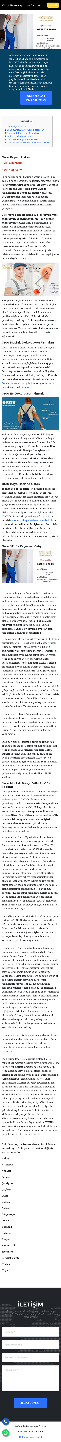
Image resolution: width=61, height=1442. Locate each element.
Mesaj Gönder (30, 1403)
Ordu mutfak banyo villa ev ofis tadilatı (28, 142)
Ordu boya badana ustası (20, 136)
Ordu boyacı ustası (17, 126)
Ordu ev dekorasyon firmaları (23, 133)
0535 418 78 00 (36, 97)
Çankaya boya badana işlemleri (30, 520)
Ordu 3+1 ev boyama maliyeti (22, 139)
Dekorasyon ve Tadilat (30, 1437)
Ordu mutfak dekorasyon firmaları (26, 129)
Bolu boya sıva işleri (14, 383)
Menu (52, 5)
